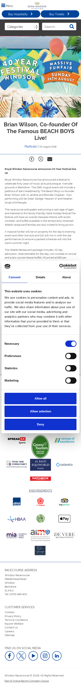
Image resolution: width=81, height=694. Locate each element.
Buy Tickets (56, 14)
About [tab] (66, 277)
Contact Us (11, 627)
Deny (40, 424)
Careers (9, 631)
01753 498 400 (18, 594)
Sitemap (10, 635)
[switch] (70, 356)
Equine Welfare (14, 623)
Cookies (9, 612)
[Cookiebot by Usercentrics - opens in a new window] (59, 266)
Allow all (40, 398)
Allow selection (40, 411)
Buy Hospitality (18, 14)
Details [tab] (40, 277)
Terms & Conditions (16, 619)
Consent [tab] (14, 277)
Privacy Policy (13, 616)
